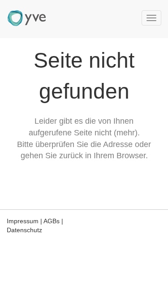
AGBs (51, 221)
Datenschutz (24, 230)
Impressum (23, 221)
